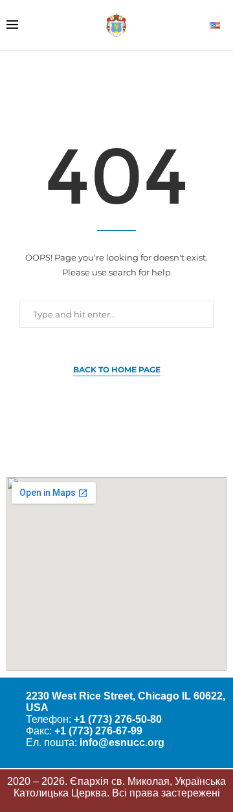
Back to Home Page (117, 369)
